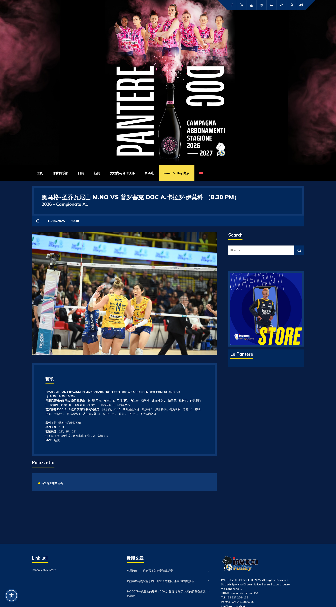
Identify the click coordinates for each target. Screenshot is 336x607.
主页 (40, 173)
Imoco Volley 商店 (177, 173)
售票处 (149, 173)
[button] (11, 595)
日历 (81, 173)
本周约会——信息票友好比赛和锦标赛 (150, 570)
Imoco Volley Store (44, 570)
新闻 (97, 173)
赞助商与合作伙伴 (122, 173)
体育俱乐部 (60, 173)
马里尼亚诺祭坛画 (52, 483)
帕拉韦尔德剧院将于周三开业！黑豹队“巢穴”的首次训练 (160, 581)
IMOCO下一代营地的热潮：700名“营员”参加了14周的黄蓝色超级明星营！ (166, 593)
